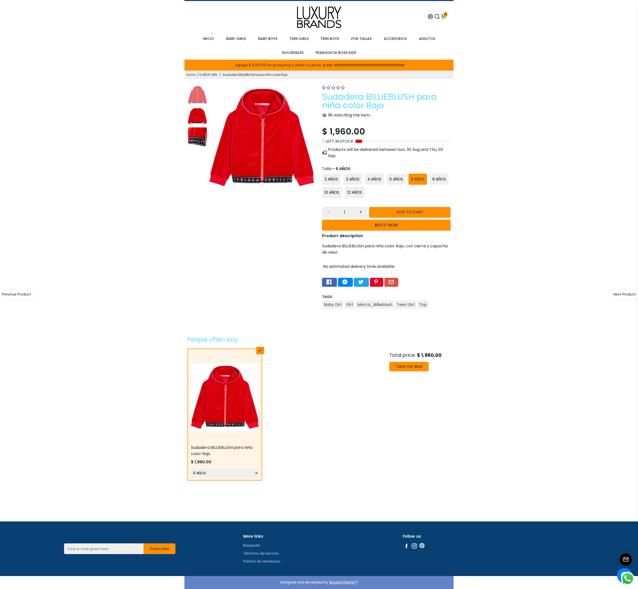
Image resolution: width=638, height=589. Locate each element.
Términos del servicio (261, 553)
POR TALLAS (361, 38)
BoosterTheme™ (343, 582)
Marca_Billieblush (374, 304)
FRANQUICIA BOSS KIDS (336, 52)
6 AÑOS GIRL (208, 75)
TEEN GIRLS (299, 38)
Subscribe (159, 549)
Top (423, 304)
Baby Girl (333, 304)
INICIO (208, 38)
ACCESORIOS (395, 38)
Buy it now (386, 225)
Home (190, 75)
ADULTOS (427, 38)
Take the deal (409, 366)
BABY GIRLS (236, 38)
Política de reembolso (261, 561)
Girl (349, 304)
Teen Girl (405, 304)
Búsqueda (251, 545)
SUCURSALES (293, 52)
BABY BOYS (267, 38)
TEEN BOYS (329, 38)
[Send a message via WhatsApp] (628, 579)
